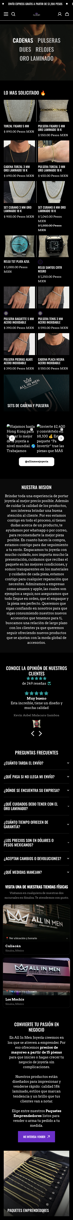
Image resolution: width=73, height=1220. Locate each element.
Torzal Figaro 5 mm (16, 126)
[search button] (13, 14)
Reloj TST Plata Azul (17, 261)
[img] (36, 678)
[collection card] (36, 393)
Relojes (45, 49)
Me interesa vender (34, 1137)
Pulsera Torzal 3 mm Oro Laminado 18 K (51, 168)
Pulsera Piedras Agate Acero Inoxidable (18, 361)
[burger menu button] (6, 14)
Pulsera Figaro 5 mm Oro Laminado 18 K (51, 127)
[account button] (59, 14)
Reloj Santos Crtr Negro (50, 269)
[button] (67, 14)
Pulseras (49, 40)
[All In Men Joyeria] (36, 14)
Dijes (25, 49)
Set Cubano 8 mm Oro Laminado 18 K (52, 209)
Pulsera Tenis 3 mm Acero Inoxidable (50, 320)
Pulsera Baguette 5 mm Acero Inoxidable (19, 320)
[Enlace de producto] (19, 118)
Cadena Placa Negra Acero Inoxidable (51, 361)
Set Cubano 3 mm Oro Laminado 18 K (17, 209)
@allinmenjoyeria (36, 461)
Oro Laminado (37, 58)
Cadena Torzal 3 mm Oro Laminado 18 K (17, 168)
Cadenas (23, 40)
